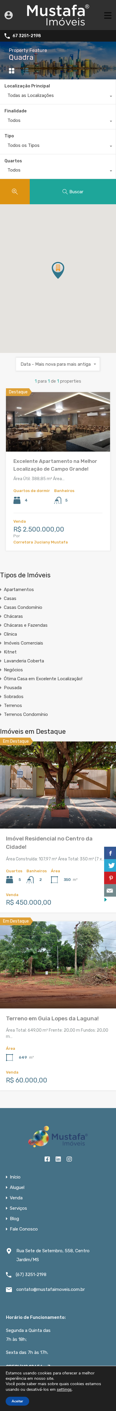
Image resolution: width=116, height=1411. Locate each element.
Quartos (13, 161)
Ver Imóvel (58, 811)
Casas (10, 598)
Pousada (13, 687)
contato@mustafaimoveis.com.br (50, 1289)
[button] (64, 279)
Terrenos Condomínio (26, 714)
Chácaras (13, 616)
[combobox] (58, 97)
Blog (14, 1219)
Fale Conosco (24, 1229)
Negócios (13, 669)
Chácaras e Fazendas (26, 625)
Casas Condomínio (23, 607)
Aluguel (17, 1187)
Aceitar (17, 1401)
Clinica (10, 634)
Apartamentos (19, 589)
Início (15, 1177)
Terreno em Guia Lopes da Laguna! (52, 1018)
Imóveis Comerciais (23, 643)
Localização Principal (27, 86)
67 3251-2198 (26, 36)
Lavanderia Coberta (24, 661)
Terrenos (13, 705)
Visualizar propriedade (58, 439)
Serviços (18, 1208)
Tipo (9, 136)
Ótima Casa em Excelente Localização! (43, 678)
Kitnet (10, 652)
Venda (16, 1198)
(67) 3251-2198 (31, 1274)
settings (64, 1389)
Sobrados (13, 696)
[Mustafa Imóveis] (58, 23)
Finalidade (15, 111)
